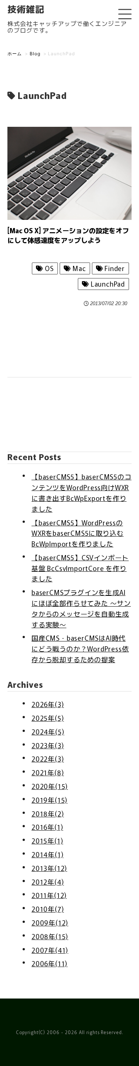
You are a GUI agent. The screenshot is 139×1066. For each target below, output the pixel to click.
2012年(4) (48, 882)
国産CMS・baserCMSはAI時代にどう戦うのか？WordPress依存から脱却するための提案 (80, 648)
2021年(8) (48, 772)
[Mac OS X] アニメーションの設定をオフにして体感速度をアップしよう (68, 235)
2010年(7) (48, 909)
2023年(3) (48, 745)
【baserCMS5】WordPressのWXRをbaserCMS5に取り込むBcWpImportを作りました (77, 533)
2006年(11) (49, 963)
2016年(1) (47, 827)
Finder (114, 268)
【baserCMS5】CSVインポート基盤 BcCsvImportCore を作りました (80, 568)
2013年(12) (49, 868)
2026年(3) (48, 704)
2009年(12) (50, 922)
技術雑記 (25, 8)
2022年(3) (48, 758)
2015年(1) (47, 840)
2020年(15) (50, 786)
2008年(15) (50, 936)
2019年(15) (49, 800)
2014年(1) (47, 854)
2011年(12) (49, 895)
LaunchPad (107, 283)
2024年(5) (48, 731)
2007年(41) (50, 950)
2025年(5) (48, 718)
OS (48, 268)
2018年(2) (48, 813)
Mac (78, 268)
